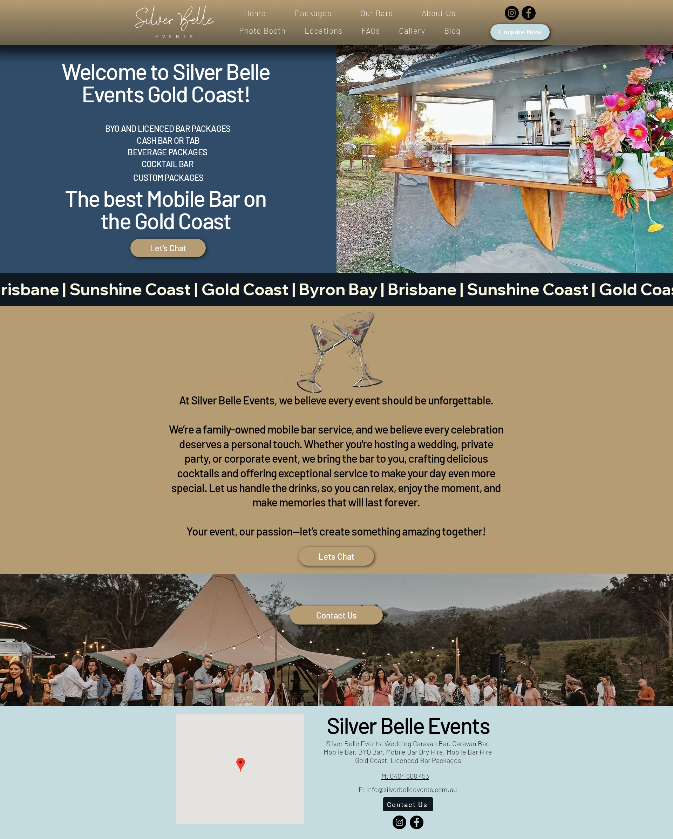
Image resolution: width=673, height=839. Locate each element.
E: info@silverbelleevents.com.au (408, 789)
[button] (313, 13)
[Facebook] (529, 13)
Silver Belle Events (408, 724)
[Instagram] (512, 13)
